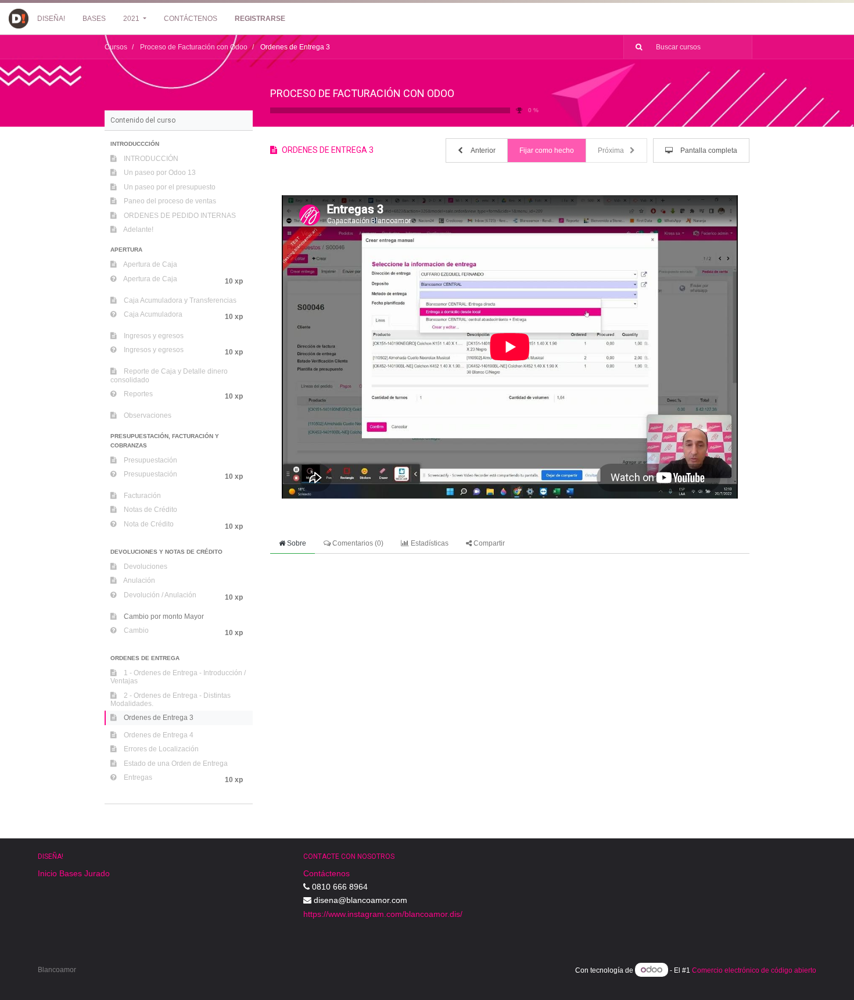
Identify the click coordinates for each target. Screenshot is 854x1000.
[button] (179, 144)
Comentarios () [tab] (357, 543)
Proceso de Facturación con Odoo (362, 93)
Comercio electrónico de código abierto (754, 970)
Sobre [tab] (295, 543)
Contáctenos (326, 873)
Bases (70, 873)
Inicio (47, 873)
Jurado (97, 873)
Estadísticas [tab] (428, 543)
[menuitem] (51, 18)
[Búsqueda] (634, 47)
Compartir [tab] (488, 543)
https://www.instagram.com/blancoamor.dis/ (382, 914)
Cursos (116, 47)
